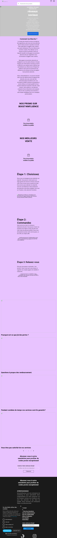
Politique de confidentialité (27, 514)
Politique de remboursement (27, 512)
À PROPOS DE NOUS (23, 491)
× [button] (20, 506)
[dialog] (11, 521)
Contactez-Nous (24, 519)
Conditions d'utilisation (26, 516)
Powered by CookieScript (12, 535)
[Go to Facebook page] (23, 536)
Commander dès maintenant (33, 33)
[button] (12, 533)
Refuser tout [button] (16, 530)
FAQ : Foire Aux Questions (27, 511)
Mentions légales (24, 517)
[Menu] (54, 1)
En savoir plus (14, 516)
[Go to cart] (51, 1)
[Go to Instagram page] (34, 536)
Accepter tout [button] (7, 530)
